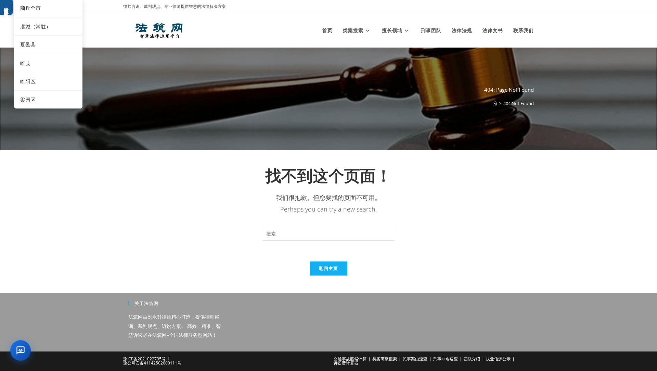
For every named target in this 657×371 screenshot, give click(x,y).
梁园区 (28, 99)
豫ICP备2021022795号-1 (146, 359)
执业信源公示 (498, 359)
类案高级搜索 (384, 359)
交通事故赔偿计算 (350, 359)
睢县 (25, 63)
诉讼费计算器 (346, 363)
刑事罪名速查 (445, 359)
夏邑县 (28, 44)
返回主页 (328, 268)
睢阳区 (28, 81)
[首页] (494, 103)
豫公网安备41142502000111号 (152, 363)
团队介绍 (472, 359)
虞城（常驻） (35, 26)
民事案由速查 (415, 359)
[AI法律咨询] (20, 350)
